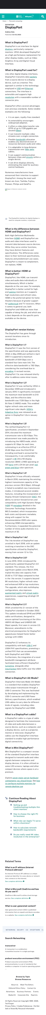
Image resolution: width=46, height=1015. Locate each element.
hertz (11, 465)
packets (33, 77)
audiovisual (13, 304)
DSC (34, 497)
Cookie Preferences (25, 1006)
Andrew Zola (9, 32)
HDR (8, 505)
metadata (17, 505)
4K (15, 459)
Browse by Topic (23, 977)
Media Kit (12, 995)
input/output (10, 669)
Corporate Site (23, 995)
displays (9, 49)
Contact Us (31, 988)
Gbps (18, 130)
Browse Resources (23, 979)
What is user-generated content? (20, 906)
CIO (27, 930)
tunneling (9, 666)
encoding (9, 371)
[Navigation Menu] (3, 16)
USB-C (29, 645)
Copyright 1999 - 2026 (29, 1001)
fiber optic (29, 149)
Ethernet (29, 88)
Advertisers (10, 992)
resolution (9, 97)
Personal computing (15, 21)
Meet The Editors (26, 985)
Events (36, 992)
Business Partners (24, 992)
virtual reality (32, 593)
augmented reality (13, 593)
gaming (12, 292)
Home (4, 21)
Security (20, 930)
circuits (29, 157)
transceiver (10, 946)
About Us (14, 985)
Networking (10, 930)
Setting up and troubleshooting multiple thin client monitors (26, 807)
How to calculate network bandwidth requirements (25, 829)
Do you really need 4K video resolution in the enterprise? (26, 835)
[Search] (43, 16)
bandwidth (21, 139)
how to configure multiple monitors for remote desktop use (22, 784)
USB (19, 88)
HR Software (35, 930)
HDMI (17, 238)
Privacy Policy (10, 1006)
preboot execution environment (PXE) (22, 958)
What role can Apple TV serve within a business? (27, 822)
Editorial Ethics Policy (17, 988)
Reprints (34, 995)
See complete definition (13, 881)
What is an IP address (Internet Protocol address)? (19, 868)
